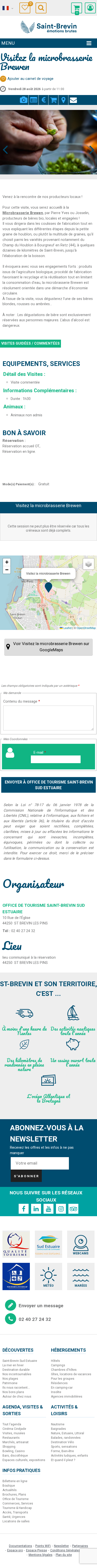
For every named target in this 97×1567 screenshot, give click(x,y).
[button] (77, 8)
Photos (23, 97)
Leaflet (67, 628)
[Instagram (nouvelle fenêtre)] (61, 1209)
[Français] (7, 8)
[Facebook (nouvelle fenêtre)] (24, 1209)
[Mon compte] (90, 8)
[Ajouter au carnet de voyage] (3, 79)
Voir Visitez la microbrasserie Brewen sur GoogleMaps (51, 647)
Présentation (33, 97)
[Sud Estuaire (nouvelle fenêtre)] (48, 1244)
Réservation (53, 97)
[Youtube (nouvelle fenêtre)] (48, 1209)
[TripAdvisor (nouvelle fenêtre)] (73, 1209)
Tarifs (43, 97)
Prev (5, 140)
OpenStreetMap (86, 628)
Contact (73, 97)
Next (90, 140)
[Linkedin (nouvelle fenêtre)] (36, 1209)
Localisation (63, 97)
